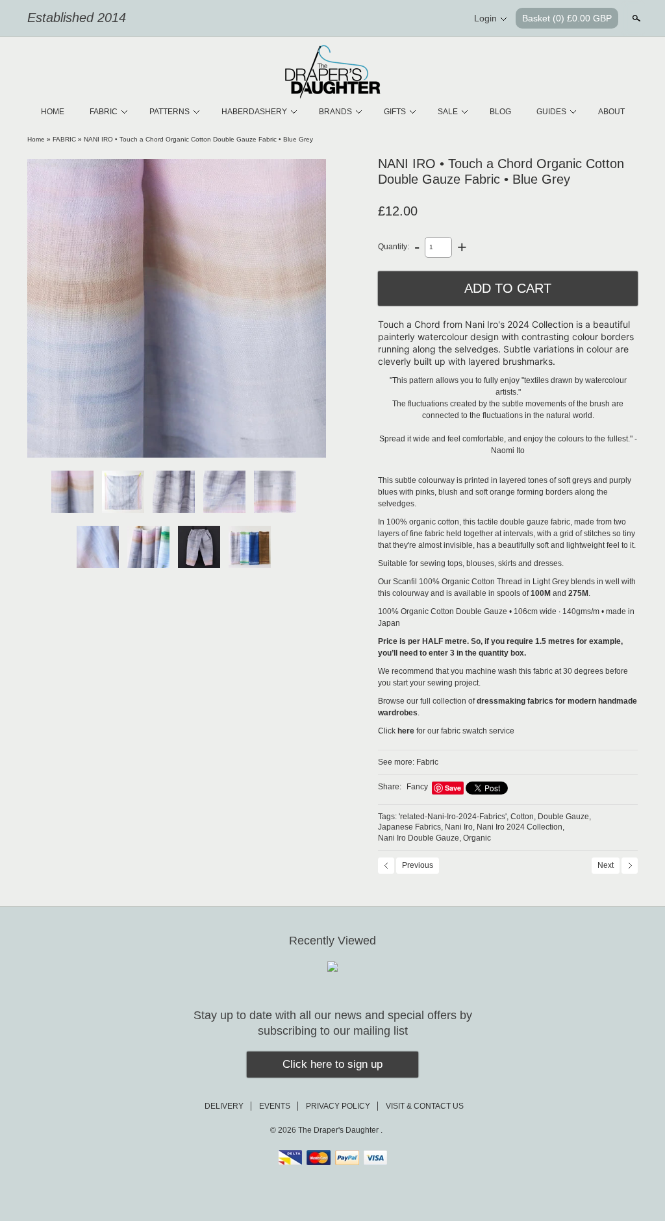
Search (635, 18)
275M (578, 593)
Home (36, 139)
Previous (417, 865)
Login (485, 18)
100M (541, 593)
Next (605, 865)
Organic (477, 838)
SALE (448, 111)
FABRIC (104, 111)
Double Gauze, (564, 816)
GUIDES (551, 111)
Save (453, 788)
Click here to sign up (332, 1064)
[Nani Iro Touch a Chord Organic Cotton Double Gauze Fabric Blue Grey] (176, 308)
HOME (52, 111)
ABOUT (611, 111)
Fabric (427, 762)
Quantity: (393, 246)
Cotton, (523, 816)
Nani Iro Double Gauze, (419, 838)
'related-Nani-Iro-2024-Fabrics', (453, 816)
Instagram (448, 19)
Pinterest (426, 19)
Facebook (404, 19)
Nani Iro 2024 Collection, (520, 827)
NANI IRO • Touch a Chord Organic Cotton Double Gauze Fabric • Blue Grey (198, 139)
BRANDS (335, 111)
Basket (567, 18)
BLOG (500, 111)
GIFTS (395, 111)
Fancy (417, 786)
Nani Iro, (460, 827)
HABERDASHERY (254, 111)
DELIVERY (224, 1106)
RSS (382, 19)
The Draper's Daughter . (340, 1130)
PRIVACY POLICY (338, 1106)
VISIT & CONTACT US (425, 1106)
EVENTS (274, 1106)
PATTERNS (169, 111)
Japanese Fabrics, (410, 827)
